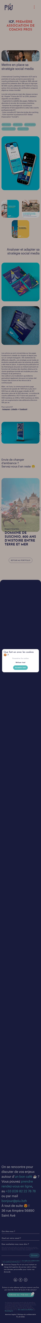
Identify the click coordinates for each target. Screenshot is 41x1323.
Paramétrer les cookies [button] (20, 658)
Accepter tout (20, 667)
